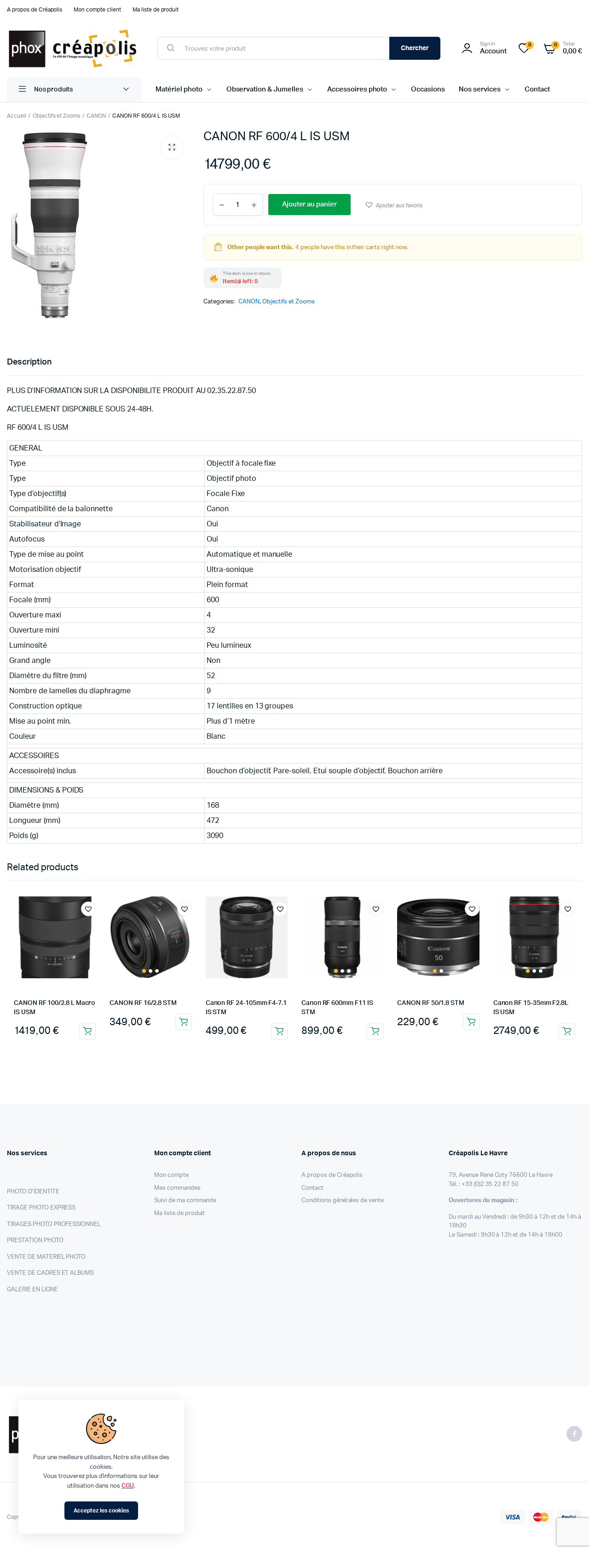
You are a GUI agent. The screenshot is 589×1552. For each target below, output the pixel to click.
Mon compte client (97, 9)
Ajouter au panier (87, 1031)
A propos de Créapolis (34, 9)
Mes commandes (177, 1188)
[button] (172, 147)
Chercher (415, 48)
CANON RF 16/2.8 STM (143, 1003)
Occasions (428, 89)
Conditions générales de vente (342, 1201)
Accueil (16, 116)
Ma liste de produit (156, 9)
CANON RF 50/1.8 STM (430, 1003)
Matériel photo (179, 89)
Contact (537, 89)
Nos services (480, 89)
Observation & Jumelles (264, 89)
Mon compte (171, 1175)
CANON (96, 116)
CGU (127, 1486)
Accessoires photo (357, 89)
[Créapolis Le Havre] (73, 48)
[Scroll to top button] (568, 1531)
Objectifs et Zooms (56, 116)
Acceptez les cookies (101, 1510)
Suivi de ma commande (185, 1201)
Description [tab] (29, 362)
